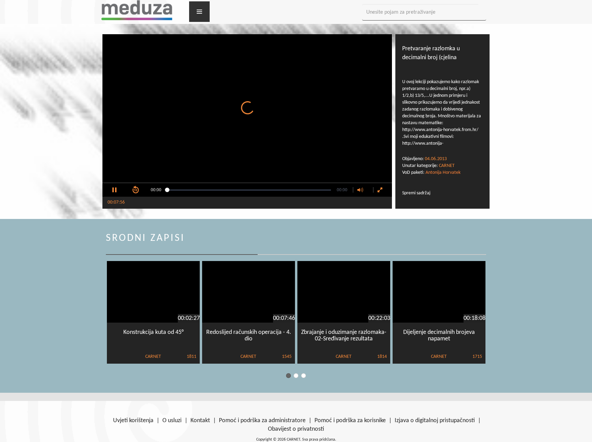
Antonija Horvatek (443, 172)
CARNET (447, 165)
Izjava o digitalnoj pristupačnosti (435, 421)
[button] (114, 190)
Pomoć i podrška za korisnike (350, 421)
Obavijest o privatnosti (296, 429)
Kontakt (200, 421)
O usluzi (172, 421)
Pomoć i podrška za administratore (262, 421)
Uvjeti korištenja (133, 421)
